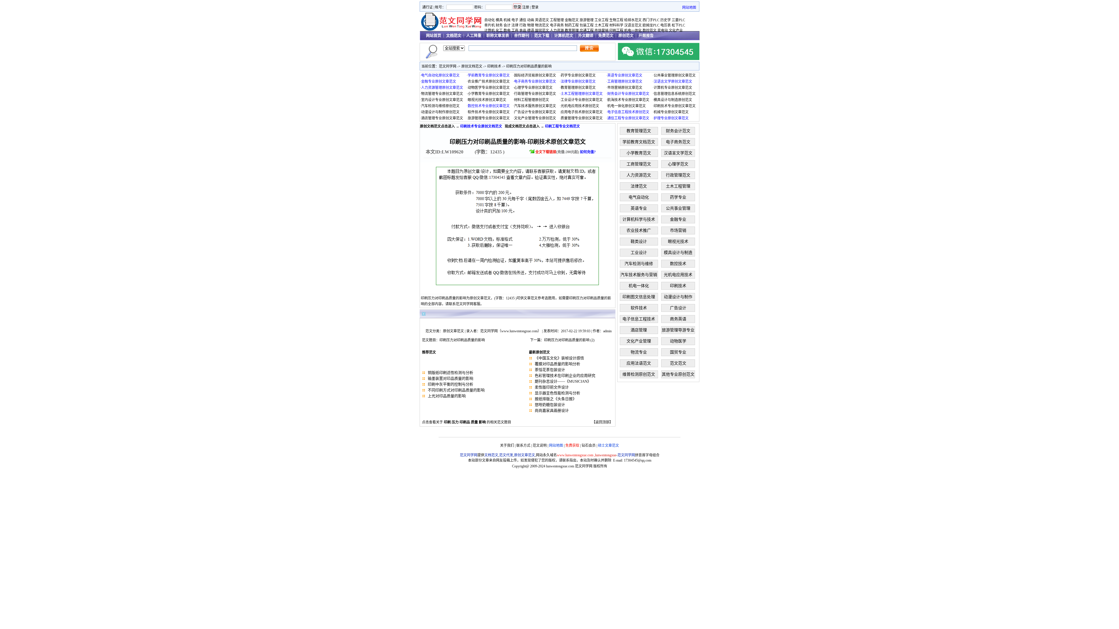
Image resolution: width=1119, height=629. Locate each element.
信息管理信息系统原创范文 (675, 94)
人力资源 (557, 31)
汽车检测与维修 (638, 264)
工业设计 (639, 252)
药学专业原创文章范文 (578, 75)
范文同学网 (447, 66)
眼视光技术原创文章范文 (487, 100)
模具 (499, 20)
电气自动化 (639, 197)
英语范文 (542, 20)
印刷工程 (616, 31)
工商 (514, 31)
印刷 (447, 422)
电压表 (665, 25)
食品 (522, 31)
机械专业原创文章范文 (671, 112)
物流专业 (639, 352)
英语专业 (639, 208)
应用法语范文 (639, 363)
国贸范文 (542, 31)
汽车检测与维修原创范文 (440, 106)
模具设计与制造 (678, 252)
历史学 (665, 20)
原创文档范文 (471, 66)
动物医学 (678, 341)
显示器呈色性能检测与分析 (557, 393)
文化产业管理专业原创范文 (535, 118)
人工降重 (473, 35)
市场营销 (601, 31)
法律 (514, 25)
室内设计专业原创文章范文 (442, 100)
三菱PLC (678, 20)
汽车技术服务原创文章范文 (535, 106)
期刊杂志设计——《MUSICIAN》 (563, 381)
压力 (455, 422)
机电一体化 (633, 31)
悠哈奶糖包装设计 (550, 404)
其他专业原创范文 (678, 374)
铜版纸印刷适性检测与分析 (450, 372)
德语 (530, 31)
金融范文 (572, 20)
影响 (482, 422)
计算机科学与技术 (638, 219)
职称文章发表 (497, 35)
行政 (522, 25)
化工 (499, 31)
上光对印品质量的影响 (447, 396)
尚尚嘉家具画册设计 (552, 410)
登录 (535, 7)
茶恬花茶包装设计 (550, 369)
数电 (507, 31)
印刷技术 (494, 66)
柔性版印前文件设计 (552, 387)
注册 (525, 7)
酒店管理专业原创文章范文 (442, 118)
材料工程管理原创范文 (531, 100)
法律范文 (639, 186)
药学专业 (678, 197)
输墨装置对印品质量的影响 (450, 378)
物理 (530, 25)
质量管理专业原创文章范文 (582, 118)
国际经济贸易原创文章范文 (535, 75)
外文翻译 (585, 35)
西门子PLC (651, 20)
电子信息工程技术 (638, 319)
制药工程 (572, 25)
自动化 (489, 20)
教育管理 (572, 31)
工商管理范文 (639, 164)
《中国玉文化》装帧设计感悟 (559, 358)
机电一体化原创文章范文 (626, 106)
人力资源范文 (639, 175)
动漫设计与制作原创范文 (440, 112)
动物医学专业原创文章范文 (489, 88)
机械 (507, 20)
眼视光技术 (678, 241)
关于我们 (507, 446)
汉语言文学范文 (678, 153)
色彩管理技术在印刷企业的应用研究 (565, 375)
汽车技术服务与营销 (638, 275)
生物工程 (616, 20)
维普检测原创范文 (638, 374)
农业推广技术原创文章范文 (489, 81)
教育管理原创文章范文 (578, 88)
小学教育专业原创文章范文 (489, 94)
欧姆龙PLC (651, 25)
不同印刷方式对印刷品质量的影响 (456, 390)
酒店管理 (639, 330)
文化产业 (676, 31)
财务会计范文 (678, 131)
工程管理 (557, 20)
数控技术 (678, 264)
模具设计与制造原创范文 (673, 100)
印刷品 (465, 422)
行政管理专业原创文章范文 (535, 94)
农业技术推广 (639, 230)
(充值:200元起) (565, 152)
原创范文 (626, 35)
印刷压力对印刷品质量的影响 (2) (569, 340)
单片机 (489, 25)
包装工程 (587, 25)
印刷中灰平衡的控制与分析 (450, 384)
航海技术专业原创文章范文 (628, 100)
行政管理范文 (678, 175)
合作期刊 (521, 35)
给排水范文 (633, 20)
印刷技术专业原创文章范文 (675, 106)
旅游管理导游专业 (678, 330)
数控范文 (650, 31)
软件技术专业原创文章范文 (489, 112)
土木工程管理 (678, 186)
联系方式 (523, 446)
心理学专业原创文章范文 (533, 88)
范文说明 (540, 446)
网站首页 (433, 35)
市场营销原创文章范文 (624, 88)
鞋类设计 (639, 241)
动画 (530, 20)
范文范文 (678, 363)
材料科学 (616, 25)
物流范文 (542, 25)
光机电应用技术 (678, 275)
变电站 (662, 31)
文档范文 (453, 35)
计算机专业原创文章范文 (673, 88)
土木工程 (601, 25)
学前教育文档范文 (638, 142)
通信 (522, 20)
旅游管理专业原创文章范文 (489, 118)
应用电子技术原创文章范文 (582, 112)
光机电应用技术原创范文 (580, 106)
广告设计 (678, 308)
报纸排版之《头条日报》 (555, 399)
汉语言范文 (633, 25)
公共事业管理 (678, 208)
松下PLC (678, 25)
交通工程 (587, 31)
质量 (474, 422)
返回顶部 (602, 422)
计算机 (489, 31)
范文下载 (541, 35)
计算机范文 (563, 35)
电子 (514, 20)
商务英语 (678, 319)
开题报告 (646, 35)
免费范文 (605, 35)
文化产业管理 (639, 341)
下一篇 (535, 340)
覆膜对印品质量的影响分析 (557, 364)
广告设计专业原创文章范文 (535, 112)
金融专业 (678, 219)
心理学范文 (678, 164)
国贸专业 (678, 352)
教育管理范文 (639, 131)
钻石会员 (589, 446)
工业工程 (601, 20)
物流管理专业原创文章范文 (442, 94)
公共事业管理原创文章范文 (675, 75)
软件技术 (639, 308)
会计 (507, 25)
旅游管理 (587, 20)
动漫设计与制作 (678, 297)
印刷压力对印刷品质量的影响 (529, 66)
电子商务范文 (678, 142)
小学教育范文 (639, 153)
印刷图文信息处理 (638, 297)
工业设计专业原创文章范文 (582, 100)
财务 (499, 25)
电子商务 (557, 25)
